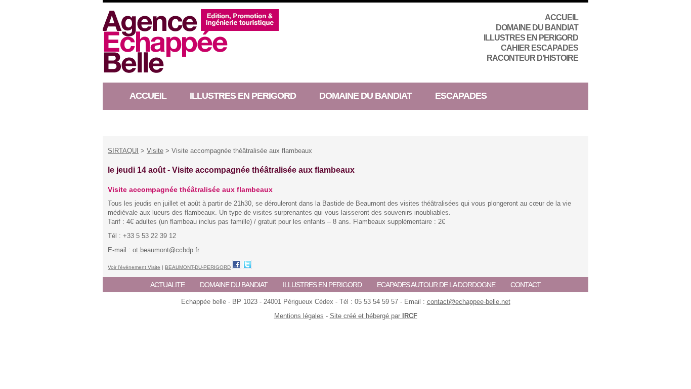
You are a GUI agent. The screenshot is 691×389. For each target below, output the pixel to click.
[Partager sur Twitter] (247, 264)
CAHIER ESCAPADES (539, 48)
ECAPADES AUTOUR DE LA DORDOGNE (436, 285)
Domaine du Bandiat (537, 27)
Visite (155, 150)
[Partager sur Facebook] (236, 264)
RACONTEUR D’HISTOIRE (532, 58)
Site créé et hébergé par (373, 316)
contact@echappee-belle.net (468, 301)
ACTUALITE (167, 285)
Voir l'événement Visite (134, 267)
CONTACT (525, 285)
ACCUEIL (561, 17)
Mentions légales (299, 316)
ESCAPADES (461, 96)
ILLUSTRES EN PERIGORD (531, 37)
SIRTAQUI (123, 150)
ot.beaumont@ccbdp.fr (166, 250)
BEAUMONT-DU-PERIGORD (198, 267)
